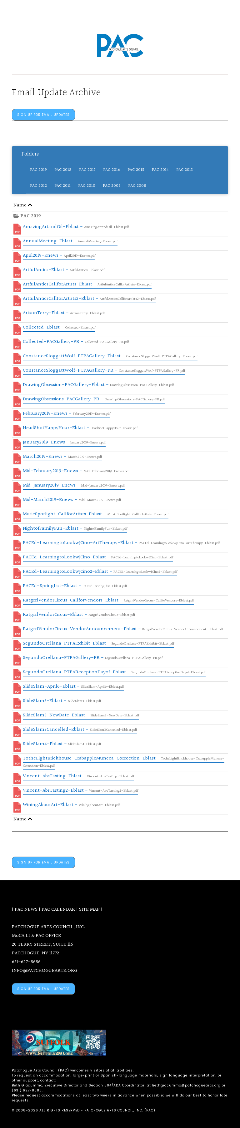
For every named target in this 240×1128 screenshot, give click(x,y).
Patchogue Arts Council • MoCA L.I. (120, 45)
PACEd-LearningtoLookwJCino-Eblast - (98, 557)
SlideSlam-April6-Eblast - (73, 686)
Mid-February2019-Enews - (76, 471)
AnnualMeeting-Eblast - (70, 241)
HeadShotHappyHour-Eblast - (80, 428)
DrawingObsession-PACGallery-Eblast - (98, 385)
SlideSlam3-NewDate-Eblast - (81, 715)
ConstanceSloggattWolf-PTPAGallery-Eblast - (110, 356)
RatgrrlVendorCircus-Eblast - (79, 615)
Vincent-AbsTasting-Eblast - (78, 776)
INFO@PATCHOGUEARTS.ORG (44, 971)
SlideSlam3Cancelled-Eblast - (80, 730)
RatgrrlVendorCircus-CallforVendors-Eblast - (108, 600)
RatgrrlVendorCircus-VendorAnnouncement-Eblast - (123, 629)
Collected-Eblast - (59, 327)
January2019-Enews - (64, 442)
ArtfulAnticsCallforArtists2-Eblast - (89, 299)
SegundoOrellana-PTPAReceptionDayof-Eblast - (114, 672)
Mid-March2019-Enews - (72, 500)
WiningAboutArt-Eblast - (71, 805)
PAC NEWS (26, 909)
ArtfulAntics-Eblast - (63, 270)
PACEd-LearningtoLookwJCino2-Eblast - (100, 572)
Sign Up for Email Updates (43, 114)
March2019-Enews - (62, 457)
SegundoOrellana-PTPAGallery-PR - (92, 658)
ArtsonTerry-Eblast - (64, 313)
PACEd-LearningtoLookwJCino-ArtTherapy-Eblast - (121, 543)
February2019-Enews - (66, 414)
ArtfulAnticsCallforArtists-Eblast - (87, 284)
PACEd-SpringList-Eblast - (75, 586)
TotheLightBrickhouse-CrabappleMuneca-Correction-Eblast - (123, 761)
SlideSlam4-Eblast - (62, 744)
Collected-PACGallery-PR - (76, 342)
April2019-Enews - (59, 256)
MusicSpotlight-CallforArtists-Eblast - (95, 514)
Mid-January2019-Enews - (74, 485)
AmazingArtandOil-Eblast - (76, 227)
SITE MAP (89, 909)
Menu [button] (122, 13)
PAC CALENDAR (58, 909)
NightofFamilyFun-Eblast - (75, 528)
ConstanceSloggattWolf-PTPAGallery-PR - (104, 370)
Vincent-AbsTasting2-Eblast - (80, 790)
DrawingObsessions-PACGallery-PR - (94, 399)
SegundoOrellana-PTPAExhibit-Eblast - (98, 643)
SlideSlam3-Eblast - (62, 701)
